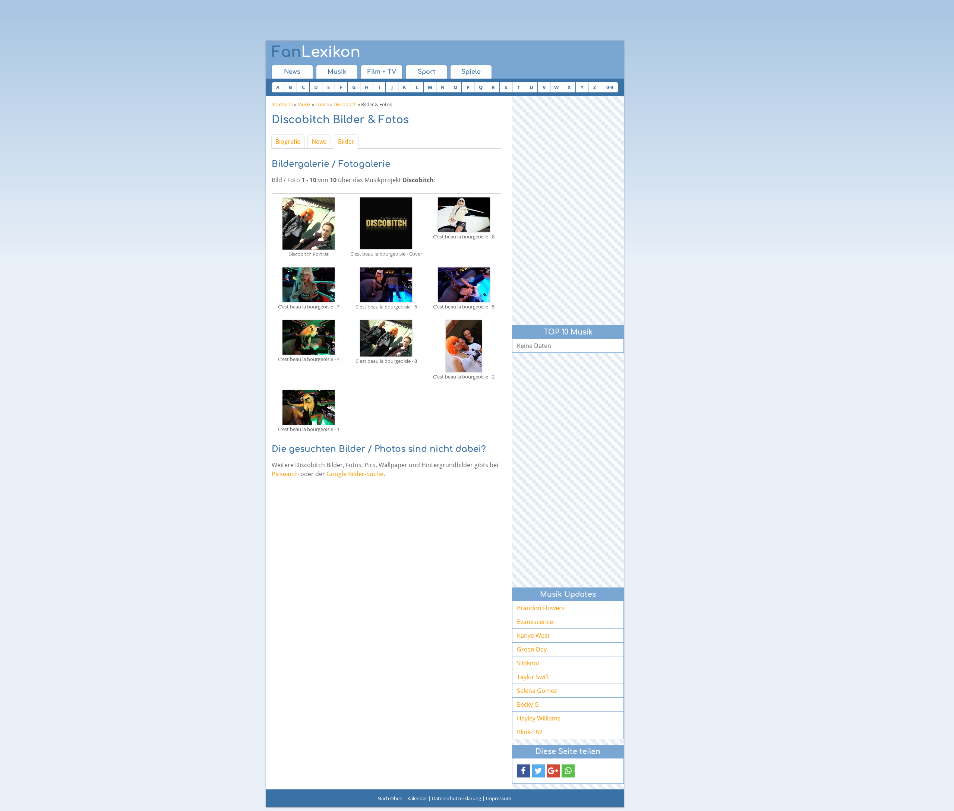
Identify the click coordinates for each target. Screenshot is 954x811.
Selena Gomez (537, 691)
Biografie (287, 141)
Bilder (346, 141)
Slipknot (528, 663)
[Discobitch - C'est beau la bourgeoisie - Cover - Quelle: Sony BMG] (386, 222)
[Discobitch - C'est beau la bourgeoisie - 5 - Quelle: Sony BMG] (464, 284)
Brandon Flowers (541, 608)
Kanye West (533, 635)
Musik (337, 72)
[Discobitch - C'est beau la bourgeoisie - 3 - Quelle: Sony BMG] (386, 337)
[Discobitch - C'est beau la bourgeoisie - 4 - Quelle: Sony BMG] (308, 336)
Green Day (532, 649)
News (292, 72)
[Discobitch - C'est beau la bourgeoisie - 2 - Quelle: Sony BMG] (464, 345)
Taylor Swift (533, 677)
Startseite (282, 104)
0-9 (609, 87)
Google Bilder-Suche (354, 474)
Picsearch (285, 474)
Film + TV (381, 72)
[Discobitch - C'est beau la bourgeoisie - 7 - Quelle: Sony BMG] (308, 284)
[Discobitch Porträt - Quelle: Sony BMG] (308, 222)
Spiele (471, 72)
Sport (426, 72)
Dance (322, 104)
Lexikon (316, 52)
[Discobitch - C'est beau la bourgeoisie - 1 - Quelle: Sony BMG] (308, 406)
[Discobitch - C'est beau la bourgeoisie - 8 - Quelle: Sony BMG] (464, 214)
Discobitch (345, 104)
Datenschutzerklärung (456, 798)
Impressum (498, 798)
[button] (523, 770)
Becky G (528, 704)
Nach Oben (390, 798)
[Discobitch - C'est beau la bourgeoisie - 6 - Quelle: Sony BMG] (386, 284)
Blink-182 (529, 732)
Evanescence (535, 622)
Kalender (417, 798)
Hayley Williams (538, 718)
